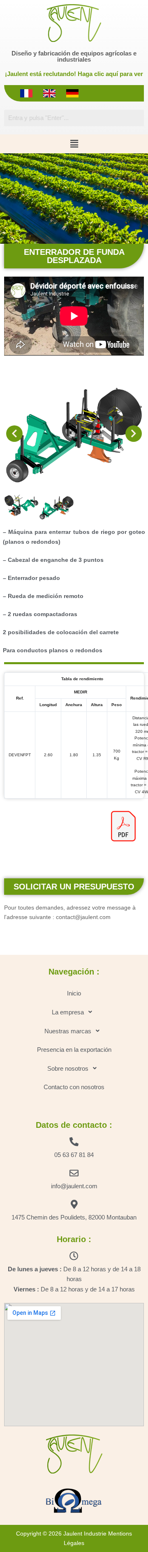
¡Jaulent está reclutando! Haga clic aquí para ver (74, 73)
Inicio (74, 993)
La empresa (68, 1012)
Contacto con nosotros (74, 1086)
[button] (74, 144)
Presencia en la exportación (74, 1049)
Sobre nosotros (67, 1068)
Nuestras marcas (67, 1031)
